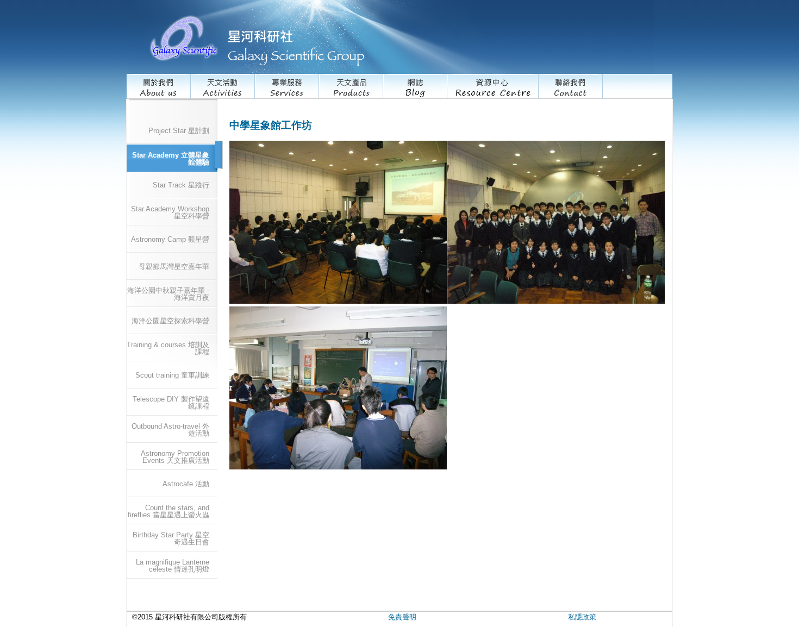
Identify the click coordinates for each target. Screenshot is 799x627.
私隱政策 (582, 617)
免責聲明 (402, 617)
